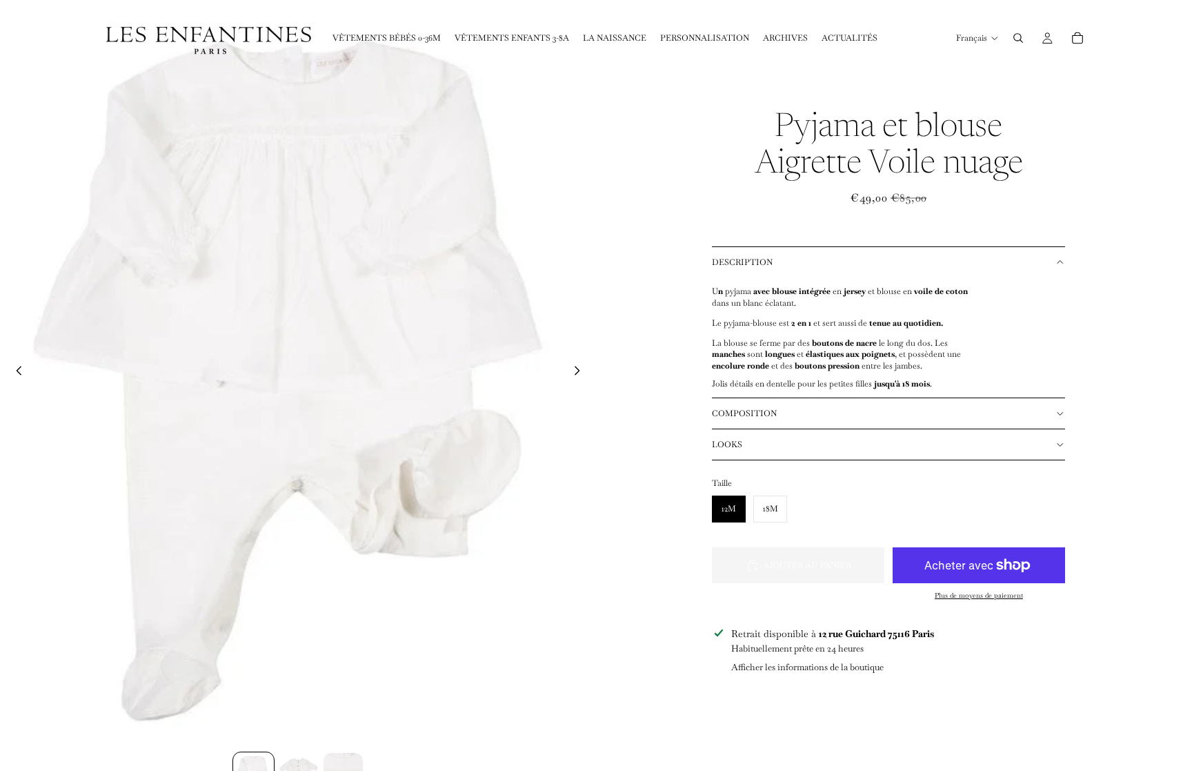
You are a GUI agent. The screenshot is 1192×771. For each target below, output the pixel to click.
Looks (727, 444)
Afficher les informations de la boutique (807, 667)
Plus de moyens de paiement (979, 595)
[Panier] (1077, 38)
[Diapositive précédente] (15, 373)
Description (742, 262)
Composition (744, 413)
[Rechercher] (1018, 38)
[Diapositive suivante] (581, 373)
